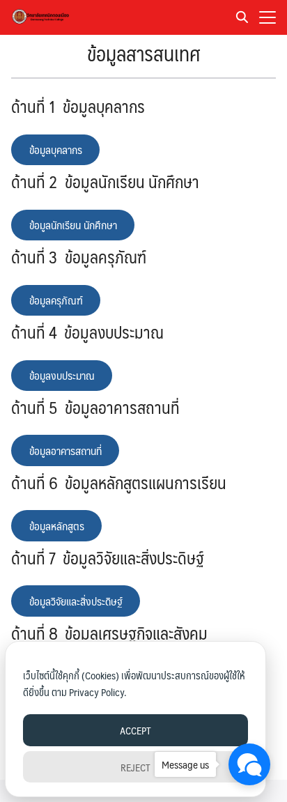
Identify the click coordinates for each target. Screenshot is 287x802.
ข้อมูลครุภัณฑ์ (56, 300)
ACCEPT (135, 730)
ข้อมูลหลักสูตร (56, 525)
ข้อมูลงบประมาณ (62, 375)
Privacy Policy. (98, 691)
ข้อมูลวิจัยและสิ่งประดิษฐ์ (76, 601)
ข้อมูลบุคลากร (55, 149)
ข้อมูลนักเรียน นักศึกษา (73, 224)
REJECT (135, 767)
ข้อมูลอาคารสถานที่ (65, 450)
